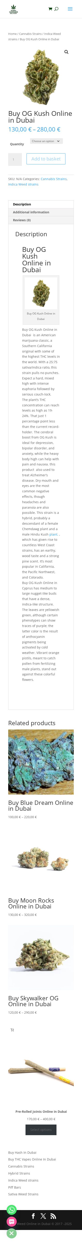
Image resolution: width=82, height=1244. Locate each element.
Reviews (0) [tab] (22, 220)
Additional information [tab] (31, 212)
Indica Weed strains (23, 184)
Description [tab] (22, 204)
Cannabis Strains (30, 34)
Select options (41, 1129)
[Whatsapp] (12, 1210)
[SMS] (12, 1222)
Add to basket (46, 159)
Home (12, 34)
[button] (66, 52)
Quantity (17, 144)
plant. (53, 534)
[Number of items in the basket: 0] (12, 1030)
